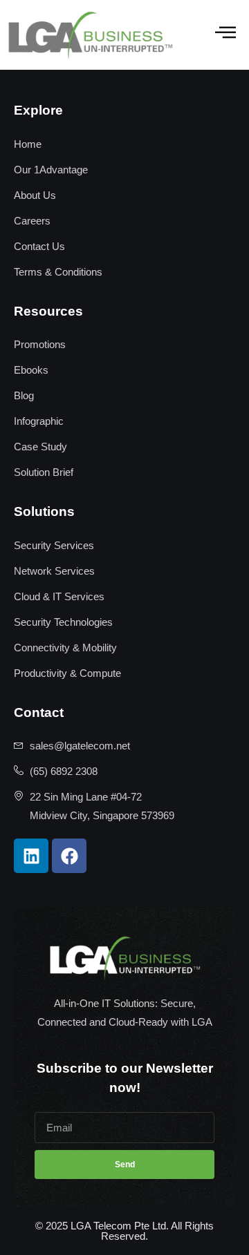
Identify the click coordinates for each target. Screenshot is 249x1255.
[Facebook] (69, 856)
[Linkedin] (31, 856)
